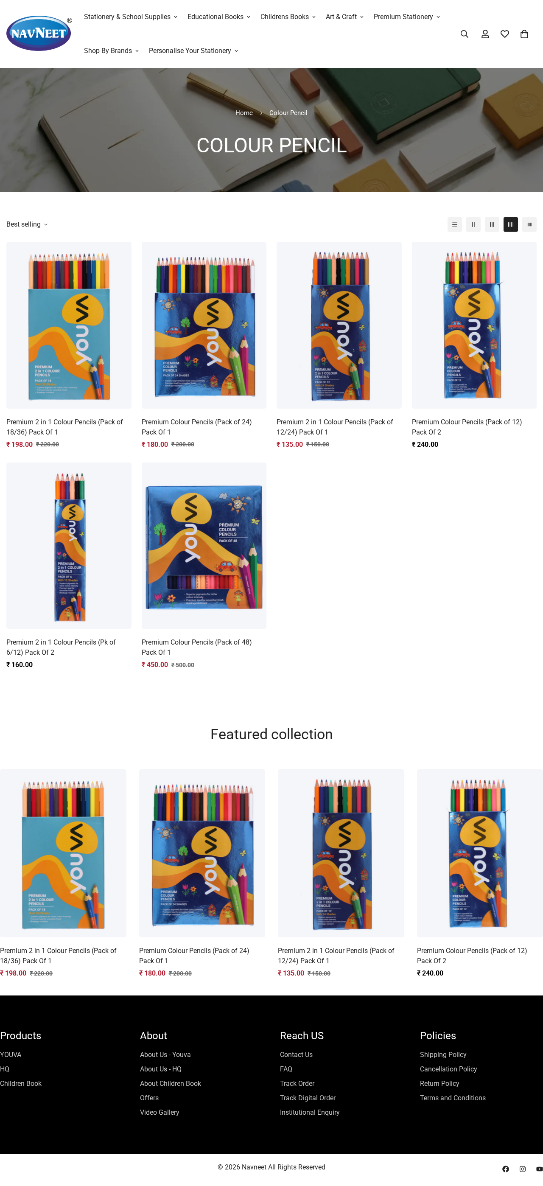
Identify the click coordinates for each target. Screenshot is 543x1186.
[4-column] (511, 224)
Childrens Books (284, 17)
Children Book (21, 1083)
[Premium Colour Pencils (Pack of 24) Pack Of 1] (204, 325)
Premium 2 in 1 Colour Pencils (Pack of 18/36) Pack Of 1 (64, 427)
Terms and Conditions (453, 1098)
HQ (4, 1069)
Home (244, 113)
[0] (524, 34)
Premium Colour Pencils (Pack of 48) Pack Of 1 (197, 647)
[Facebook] (505, 1169)
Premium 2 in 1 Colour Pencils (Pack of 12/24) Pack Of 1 (335, 427)
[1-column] (455, 224)
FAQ (286, 1069)
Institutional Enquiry (310, 1112)
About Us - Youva (165, 1055)
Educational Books (216, 17)
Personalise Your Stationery (190, 51)
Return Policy (439, 1083)
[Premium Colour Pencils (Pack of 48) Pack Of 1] (204, 546)
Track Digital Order (308, 1098)
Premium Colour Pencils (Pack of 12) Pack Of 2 (467, 427)
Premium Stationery (403, 17)
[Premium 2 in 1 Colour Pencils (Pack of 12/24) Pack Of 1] (339, 325)
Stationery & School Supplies (127, 17)
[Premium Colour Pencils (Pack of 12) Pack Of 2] (474, 325)
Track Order (297, 1083)
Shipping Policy (443, 1055)
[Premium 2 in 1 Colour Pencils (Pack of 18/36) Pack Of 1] (69, 325)
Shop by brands (108, 51)
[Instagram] (522, 1169)
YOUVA (10, 1055)
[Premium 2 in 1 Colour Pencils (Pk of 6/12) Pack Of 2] (69, 546)
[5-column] (529, 224)
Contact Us (296, 1055)
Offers (149, 1098)
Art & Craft (341, 17)
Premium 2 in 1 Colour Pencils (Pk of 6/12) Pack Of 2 (61, 647)
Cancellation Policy (448, 1069)
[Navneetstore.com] (39, 34)
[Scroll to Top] (526, 1140)
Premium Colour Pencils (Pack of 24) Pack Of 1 (197, 427)
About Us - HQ (161, 1069)
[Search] (464, 34)
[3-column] (492, 224)
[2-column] (473, 224)
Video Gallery (159, 1112)
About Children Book (170, 1083)
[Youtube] (539, 1169)
